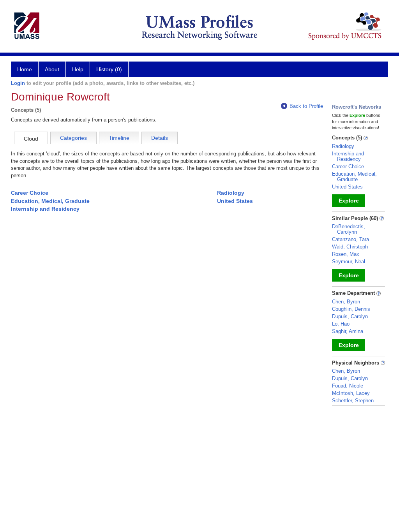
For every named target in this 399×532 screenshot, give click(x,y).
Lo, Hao (341, 324)
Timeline (119, 138)
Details (159, 138)
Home (24, 69)
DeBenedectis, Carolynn (348, 229)
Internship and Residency (45, 209)
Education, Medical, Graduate (50, 201)
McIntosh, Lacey (351, 393)
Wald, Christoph (350, 247)
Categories (73, 138)
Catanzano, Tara (350, 239)
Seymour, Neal (348, 261)
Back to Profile (306, 106)
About (52, 69)
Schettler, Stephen (353, 400)
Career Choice (29, 193)
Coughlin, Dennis (351, 309)
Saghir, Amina (347, 331)
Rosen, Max (345, 254)
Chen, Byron (346, 302)
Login (18, 83)
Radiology (230, 193)
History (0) (109, 69)
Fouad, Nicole (347, 386)
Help (77, 69)
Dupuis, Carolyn (350, 316)
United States (235, 201)
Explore (349, 200)
